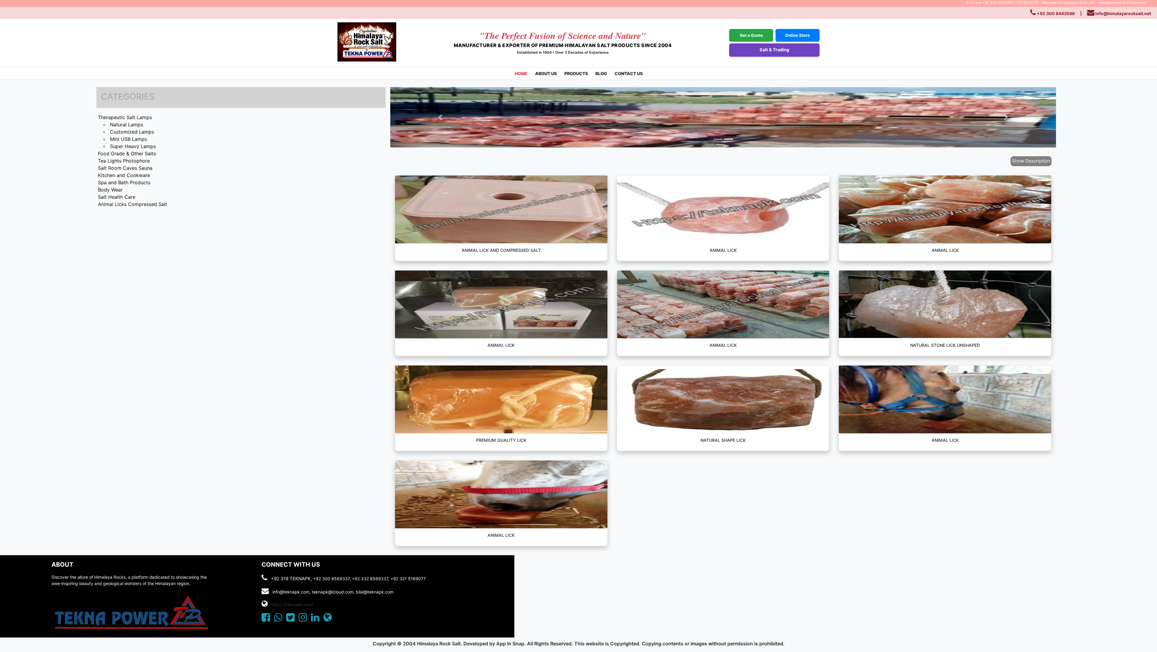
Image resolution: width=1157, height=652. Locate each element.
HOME (521, 73)
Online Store (797, 35)
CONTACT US (629, 73)
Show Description (1031, 161)
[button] (440, 117)
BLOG (601, 73)
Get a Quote (751, 35)
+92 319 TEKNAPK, (291, 578)
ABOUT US (546, 73)
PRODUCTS (576, 73)
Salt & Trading (774, 49)
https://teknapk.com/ (292, 604)
